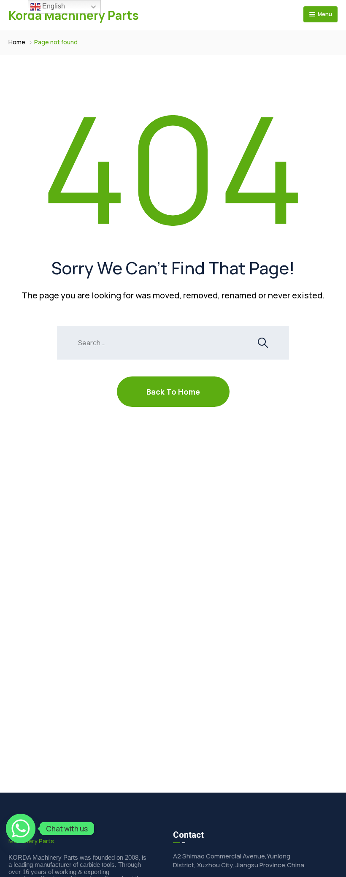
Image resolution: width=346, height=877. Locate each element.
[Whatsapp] (20, 828)
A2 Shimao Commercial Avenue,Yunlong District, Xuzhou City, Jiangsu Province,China (238, 860)
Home (16, 42)
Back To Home (173, 392)
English (53, 6)
